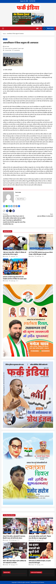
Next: (45, 215)
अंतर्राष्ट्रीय (6, 270)
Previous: (14, 219)
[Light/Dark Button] (37, 28)
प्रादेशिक (10, 248)
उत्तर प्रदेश (36, 248)
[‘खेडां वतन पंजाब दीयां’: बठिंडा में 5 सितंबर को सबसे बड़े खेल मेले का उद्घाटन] (15, 242)
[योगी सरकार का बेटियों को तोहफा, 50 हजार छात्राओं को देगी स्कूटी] (41, 550)
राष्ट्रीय (49, 248)
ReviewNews (34, 582)
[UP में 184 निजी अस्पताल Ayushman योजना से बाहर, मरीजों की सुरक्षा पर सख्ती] (41, 242)
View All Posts (20, 199)
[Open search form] (40, 28)
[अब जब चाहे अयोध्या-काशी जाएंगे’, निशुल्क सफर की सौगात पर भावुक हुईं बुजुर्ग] (41, 526)
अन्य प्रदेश (5, 39)
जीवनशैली (15, 270)
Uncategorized (33, 532)
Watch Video (50, 28)
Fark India (6, 46)
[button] (3, 28)
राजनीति (45, 248)
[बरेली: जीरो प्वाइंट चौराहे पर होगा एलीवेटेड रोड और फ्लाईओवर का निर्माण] (15, 550)
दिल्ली (5, 532)
